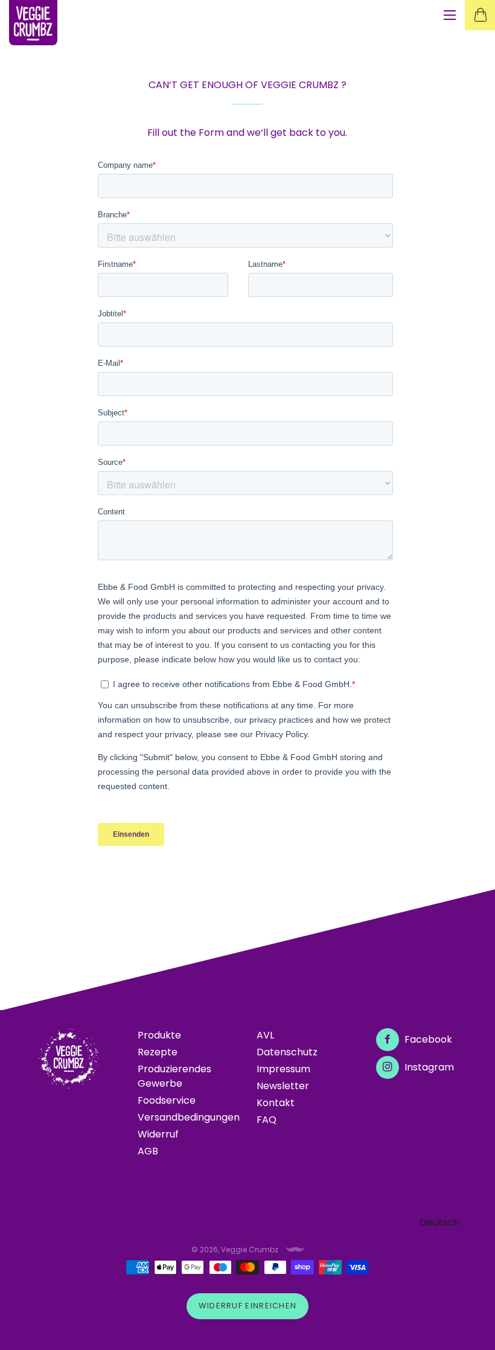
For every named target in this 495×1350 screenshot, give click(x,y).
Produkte (159, 1035)
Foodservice (167, 1100)
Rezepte (157, 1052)
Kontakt (276, 1103)
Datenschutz (287, 1052)
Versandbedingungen (189, 1117)
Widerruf (158, 1134)
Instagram (428, 1067)
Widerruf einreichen (248, 1305)
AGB (148, 1151)
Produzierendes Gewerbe (174, 1076)
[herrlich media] (295, 1249)
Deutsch (439, 1222)
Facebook (427, 1039)
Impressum (283, 1069)
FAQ (266, 1120)
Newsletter (283, 1086)
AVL (265, 1035)
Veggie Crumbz (249, 1249)
